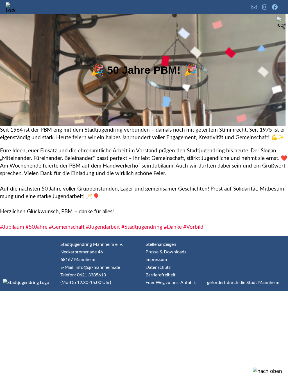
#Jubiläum (12, 227)
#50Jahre (36, 227)
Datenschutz (158, 267)
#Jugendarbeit (103, 227)
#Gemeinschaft (67, 227)
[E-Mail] (254, 7)
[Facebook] (274, 7)
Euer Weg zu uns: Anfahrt (171, 282)
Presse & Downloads (166, 252)
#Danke (173, 227)
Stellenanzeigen (161, 244)
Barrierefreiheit (161, 275)
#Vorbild (193, 227)
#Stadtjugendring (141, 227)
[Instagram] (264, 7)
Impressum (156, 259)
